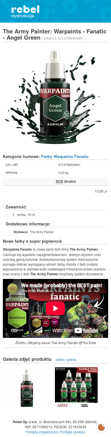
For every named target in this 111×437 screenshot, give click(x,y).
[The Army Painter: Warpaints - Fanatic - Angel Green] (27, 387)
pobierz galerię (66, 359)
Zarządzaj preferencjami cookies (101, 426)
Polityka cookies (72, 431)
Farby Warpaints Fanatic (65, 156)
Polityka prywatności (41, 431)
